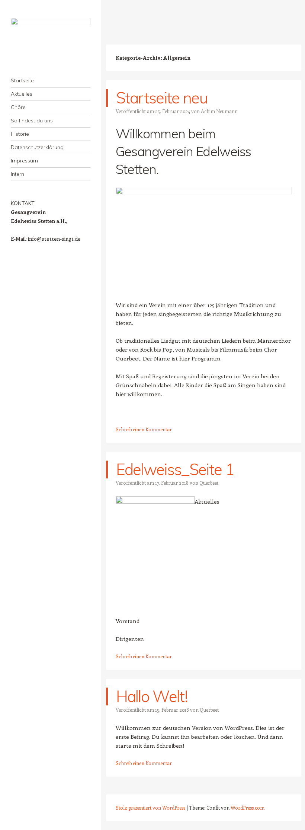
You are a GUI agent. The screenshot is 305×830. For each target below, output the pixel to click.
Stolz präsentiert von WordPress (150, 807)
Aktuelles (21, 93)
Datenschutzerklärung (37, 147)
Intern (17, 174)
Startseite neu (161, 98)
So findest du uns (32, 120)
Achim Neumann (219, 111)
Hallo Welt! (152, 696)
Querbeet (208, 483)
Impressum (24, 160)
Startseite (22, 80)
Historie (20, 134)
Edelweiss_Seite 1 (175, 469)
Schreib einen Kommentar (144, 429)
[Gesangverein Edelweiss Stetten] (50, 41)
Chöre (18, 107)
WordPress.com (247, 807)
